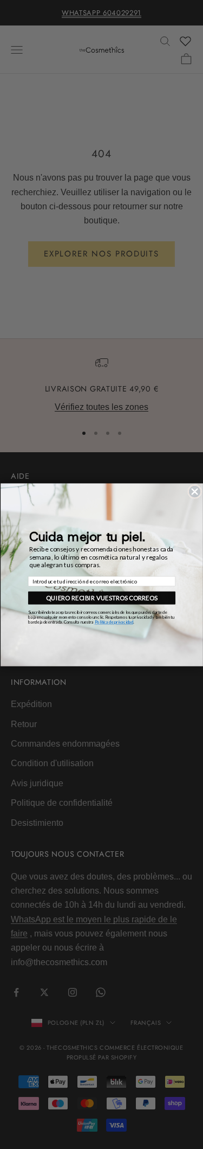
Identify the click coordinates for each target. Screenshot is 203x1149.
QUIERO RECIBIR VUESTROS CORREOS (102, 597)
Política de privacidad (113, 621)
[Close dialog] (194, 491)
